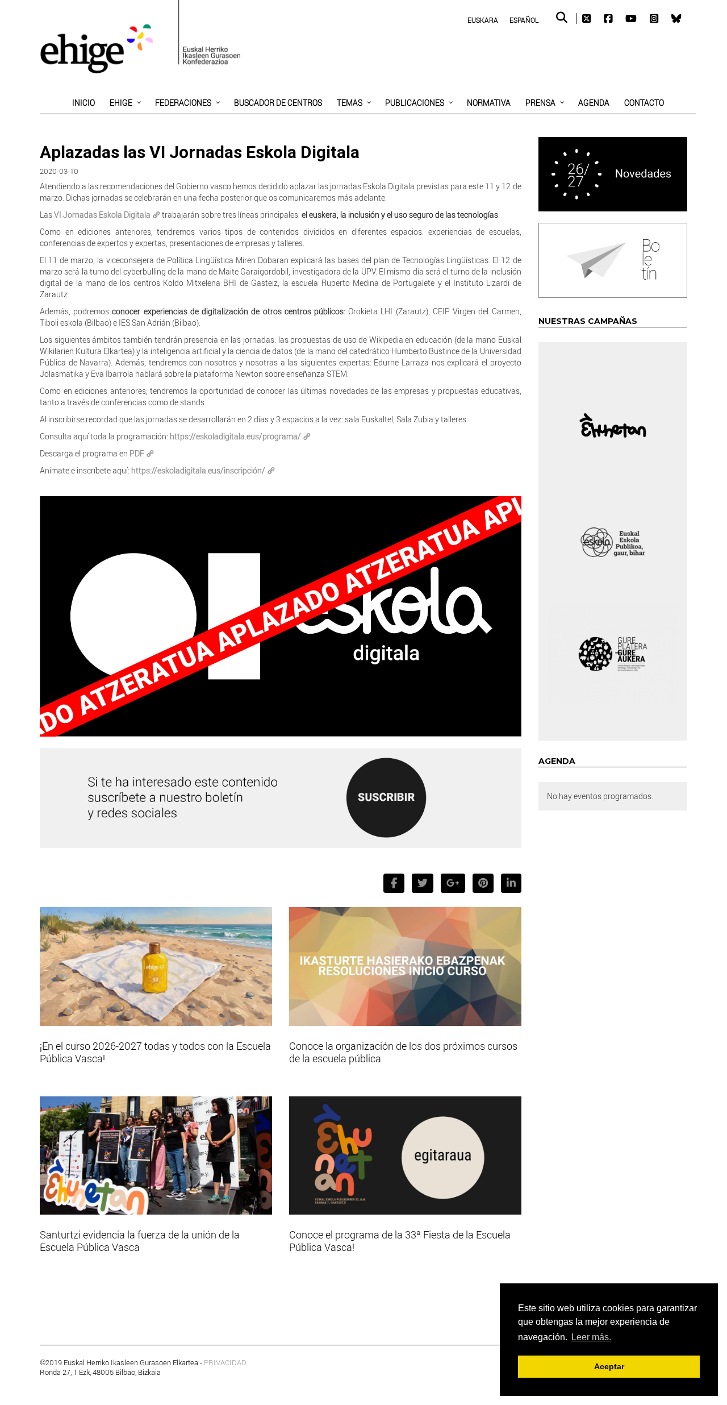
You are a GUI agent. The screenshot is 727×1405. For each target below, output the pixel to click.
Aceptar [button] (609, 1366)
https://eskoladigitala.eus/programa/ (235, 436)
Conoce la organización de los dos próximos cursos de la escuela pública (403, 1052)
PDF (136, 453)
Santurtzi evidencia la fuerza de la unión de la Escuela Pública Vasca (140, 1241)
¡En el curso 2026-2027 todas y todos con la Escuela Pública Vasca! (155, 1052)
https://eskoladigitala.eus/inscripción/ (197, 470)
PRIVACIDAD (225, 1362)
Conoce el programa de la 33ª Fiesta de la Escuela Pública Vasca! (400, 1241)
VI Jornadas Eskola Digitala (102, 214)
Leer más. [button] (591, 1337)
